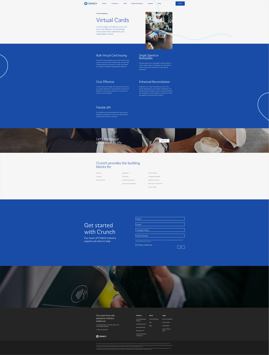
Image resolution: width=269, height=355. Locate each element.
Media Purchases (153, 180)
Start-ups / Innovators (155, 183)
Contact (150, 3)
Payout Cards (100, 180)
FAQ (125, 3)
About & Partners (137, 3)
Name (139, 219)
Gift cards (125, 176)
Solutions (115, 3)
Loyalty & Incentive (128, 180)
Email (138, 225)
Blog (159, 3)
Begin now (164, 140)
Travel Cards (152, 187)
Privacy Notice (166, 322)
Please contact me (145, 245)
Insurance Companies (129, 183)
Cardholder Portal (141, 324)
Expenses (125, 173)
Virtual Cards (152, 173)
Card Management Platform (141, 320)
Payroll (98, 173)
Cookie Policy (165, 325)
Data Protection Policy (166, 330)
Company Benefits (154, 176)
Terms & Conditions (167, 319)
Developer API (140, 330)
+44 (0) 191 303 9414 (102, 329)
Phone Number (142, 236)
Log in (180, 3)
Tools (104, 3)
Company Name (142, 230)
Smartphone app (140, 327)
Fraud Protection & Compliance (141, 335)
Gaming (98, 176)
